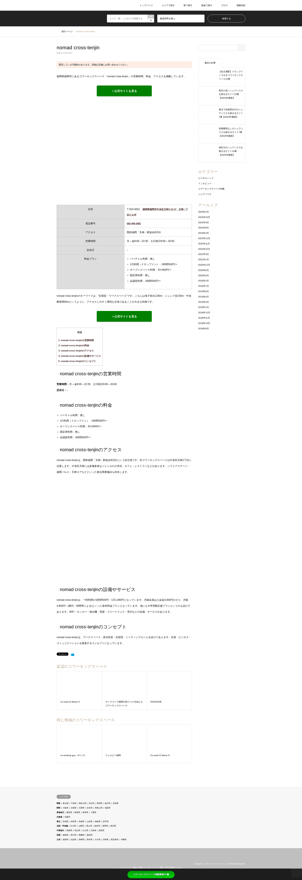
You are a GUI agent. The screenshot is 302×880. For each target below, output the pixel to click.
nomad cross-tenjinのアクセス (76, 350)
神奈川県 (82, 803)
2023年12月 (204, 238)
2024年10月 (204, 217)
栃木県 (107, 803)
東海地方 (60, 812)
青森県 (81, 821)
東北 (58, 821)
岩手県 (106, 821)
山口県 (85, 830)
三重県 (93, 812)
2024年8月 (203, 227)
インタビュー (204, 183)
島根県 (69, 830)
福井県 (97, 826)
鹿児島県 (114, 839)
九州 (58, 839)
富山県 (89, 826)
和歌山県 (98, 808)
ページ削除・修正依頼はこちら (167, 867)
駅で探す (188, 5)
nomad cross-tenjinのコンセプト (77, 361)
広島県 (93, 830)
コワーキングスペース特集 (211, 188)
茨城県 (115, 803)
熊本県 (89, 839)
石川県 (73, 826)
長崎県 (81, 839)
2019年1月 (203, 307)
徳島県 (65, 835)
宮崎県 (106, 839)
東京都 (65, 803)
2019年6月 (203, 291)
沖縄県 (123, 839)
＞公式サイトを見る (124, 91)
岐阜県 (85, 812)
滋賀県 (107, 808)
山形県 (89, 821)
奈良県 (89, 808)
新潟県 (113, 826)
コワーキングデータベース (215, 864)
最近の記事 (210, 63)
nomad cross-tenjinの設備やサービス (79, 356)
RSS (62, 864)
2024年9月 (203, 222)
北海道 (59, 817)
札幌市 (67, 817)
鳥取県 (101, 830)
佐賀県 (73, 839)
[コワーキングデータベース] (76, 5)
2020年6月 (203, 270)
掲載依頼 (241, 5)
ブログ (224, 5)
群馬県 (99, 803)
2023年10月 (204, 249)
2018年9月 (203, 328)
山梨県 (81, 826)
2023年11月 (204, 243)
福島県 (98, 821)
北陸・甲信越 (62, 826)
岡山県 (77, 830)
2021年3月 (203, 254)
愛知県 (69, 812)
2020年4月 (203, 275)
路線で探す (206, 5)
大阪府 (65, 808)
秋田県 (73, 821)
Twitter (58, 864)
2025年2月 (203, 212)
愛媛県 (81, 835)
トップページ (146, 5)
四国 (58, 835)
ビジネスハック (206, 178)
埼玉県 (91, 803)
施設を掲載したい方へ (142, 867)
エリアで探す (168, 5)
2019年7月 (203, 286)
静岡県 (77, 812)
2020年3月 (203, 280)
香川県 (73, 835)
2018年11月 (204, 318)
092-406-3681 (134, 223)
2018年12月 (204, 312)
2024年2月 (203, 233)
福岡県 (65, 839)
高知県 (89, 835)
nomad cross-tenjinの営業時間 (76, 340)
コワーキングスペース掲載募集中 (149, 874)
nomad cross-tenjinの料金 (73, 345)
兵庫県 (81, 808)
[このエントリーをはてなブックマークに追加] (72, 655)
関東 (58, 803)
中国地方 (60, 830)
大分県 (98, 839)
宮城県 (65, 821)
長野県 (105, 826)
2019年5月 (203, 296)
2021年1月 (203, 259)
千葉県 (73, 803)
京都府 (73, 808)
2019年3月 (203, 302)
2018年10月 (204, 323)
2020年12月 (204, 265)
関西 (58, 808)
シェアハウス (204, 194)
